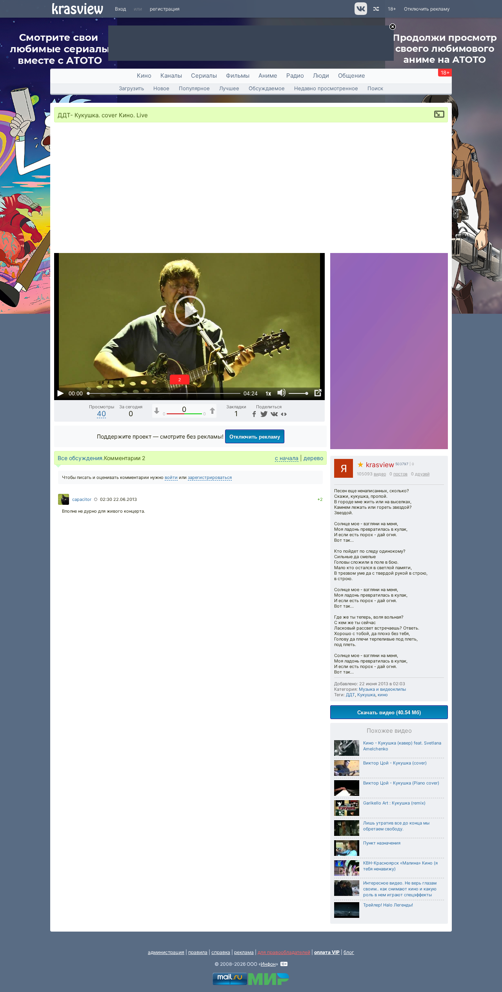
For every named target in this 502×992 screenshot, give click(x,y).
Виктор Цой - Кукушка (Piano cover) (401, 783)
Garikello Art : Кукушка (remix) (394, 803)
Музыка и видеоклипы (382, 689)
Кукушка (366, 694)
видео (380, 474)
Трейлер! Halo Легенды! (388, 905)
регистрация (165, 9)
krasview (375, 465)
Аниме (267, 75)
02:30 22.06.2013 (118, 499)
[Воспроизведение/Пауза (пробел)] (60, 393)
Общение (351, 75)
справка (220, 952)
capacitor (81, 499)
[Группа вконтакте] (360, 13)
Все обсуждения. (81, 458)
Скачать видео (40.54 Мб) (389, 712)
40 (101, 414)
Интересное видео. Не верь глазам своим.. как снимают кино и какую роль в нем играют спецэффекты (400, 888)
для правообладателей (284, 952)
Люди (321, 75)
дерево (313, 458)
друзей (422, 474)
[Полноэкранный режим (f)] (317, 393)
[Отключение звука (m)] (281, 393)
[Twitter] (263, 414)
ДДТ (350, 694)
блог (349, 952)
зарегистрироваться (210, 477)
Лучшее (229, 88)
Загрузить (131, 88)
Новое (161, 88)
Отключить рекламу (427, 9)
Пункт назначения (381, 843)
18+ (392, 9)
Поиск (375, 88)
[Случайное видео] (375, 9)
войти (171, 477)
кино (383, 694)
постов (400, 474)
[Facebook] (253, 414)
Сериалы (204, 75)
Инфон (268, 964)
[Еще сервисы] (284, 414)
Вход (120, 9)
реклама (244, 952)
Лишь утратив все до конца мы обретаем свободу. (396, 826)
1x (268, 393)
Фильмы (237, 75)
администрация (166, 952)
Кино (144, 75)
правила (197, 952)
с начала (286, 458)
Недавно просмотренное (326, 88)
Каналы (171, 75)
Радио (295, 75)
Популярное (194, 88)
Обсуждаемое (267, 88)
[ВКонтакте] (273, 414)
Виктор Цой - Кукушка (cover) (395, 763)
